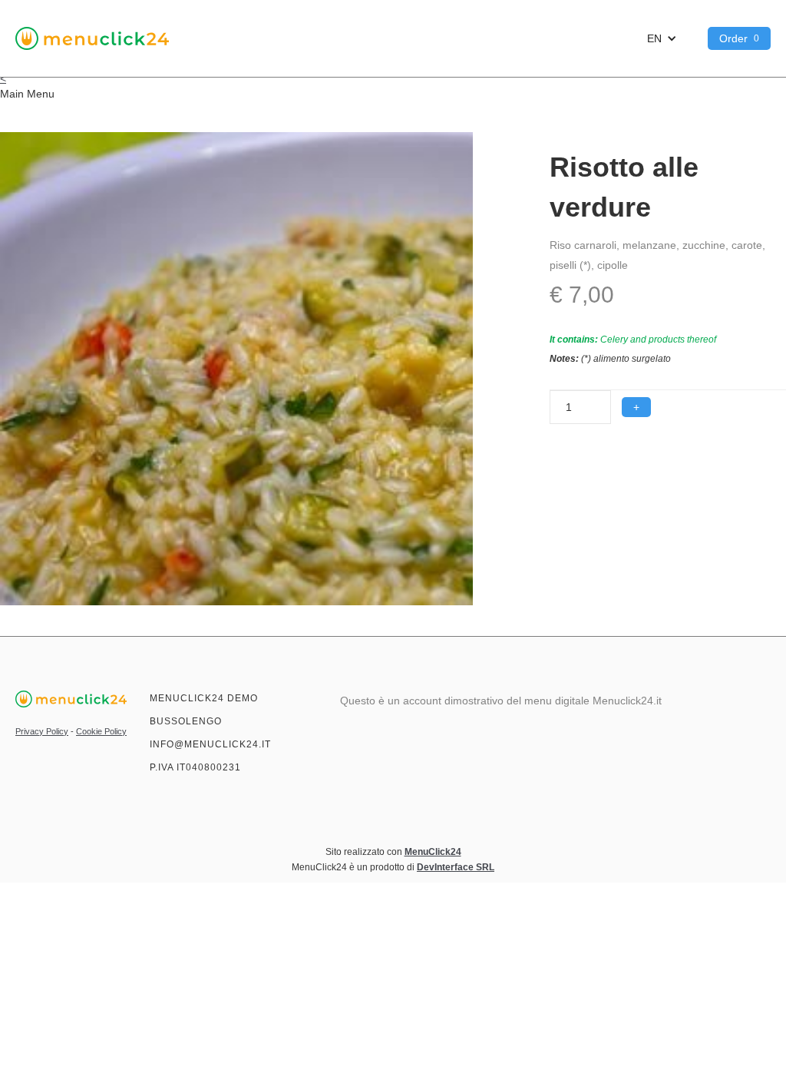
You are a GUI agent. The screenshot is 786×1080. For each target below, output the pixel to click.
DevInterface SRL (455, 867)
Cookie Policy (101, 731)
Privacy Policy (41, 731)
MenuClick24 (433, 851)
